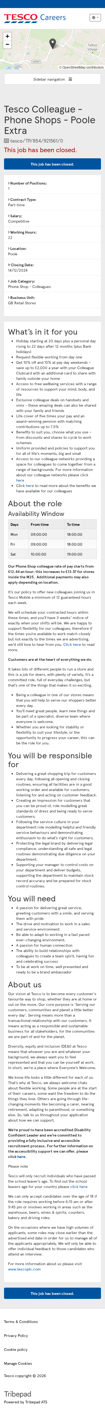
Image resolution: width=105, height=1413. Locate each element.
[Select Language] (95, 17)
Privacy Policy (16, 1335)
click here (79, 1186)
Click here (72, 644)
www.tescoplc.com (24, 1269)
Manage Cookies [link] (18, 1363)
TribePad (17, 1395)
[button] (52, 43)
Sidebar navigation (49, 79)
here (20, 480)
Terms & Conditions (21, 1321)
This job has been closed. (52, 164)
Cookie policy (15, 1349)
